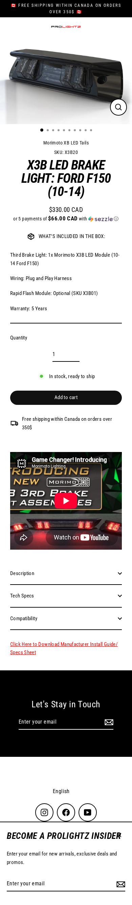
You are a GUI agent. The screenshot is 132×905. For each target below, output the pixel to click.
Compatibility (23, 618)
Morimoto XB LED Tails (66, 142)
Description (22, 573)
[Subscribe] (119, 884)
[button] (66, 218)
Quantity (18, 338)
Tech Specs (22, 596)
